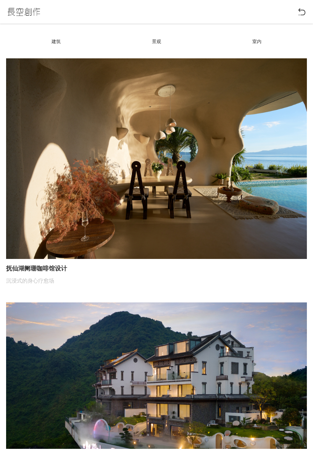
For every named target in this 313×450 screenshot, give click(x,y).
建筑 (56, 41)
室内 (256, 41)
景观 (156, 41)
